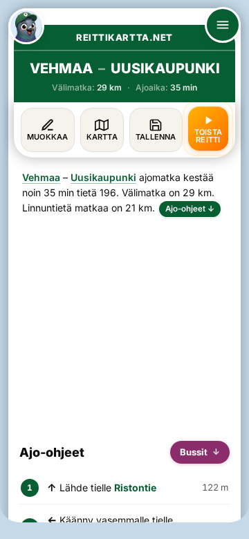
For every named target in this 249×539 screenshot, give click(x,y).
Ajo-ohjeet (189, 209)
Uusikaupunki (103, 177)
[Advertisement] (124, 323)
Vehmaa (41, 177)
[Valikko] (223, 25)
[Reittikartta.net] (26, 26)
